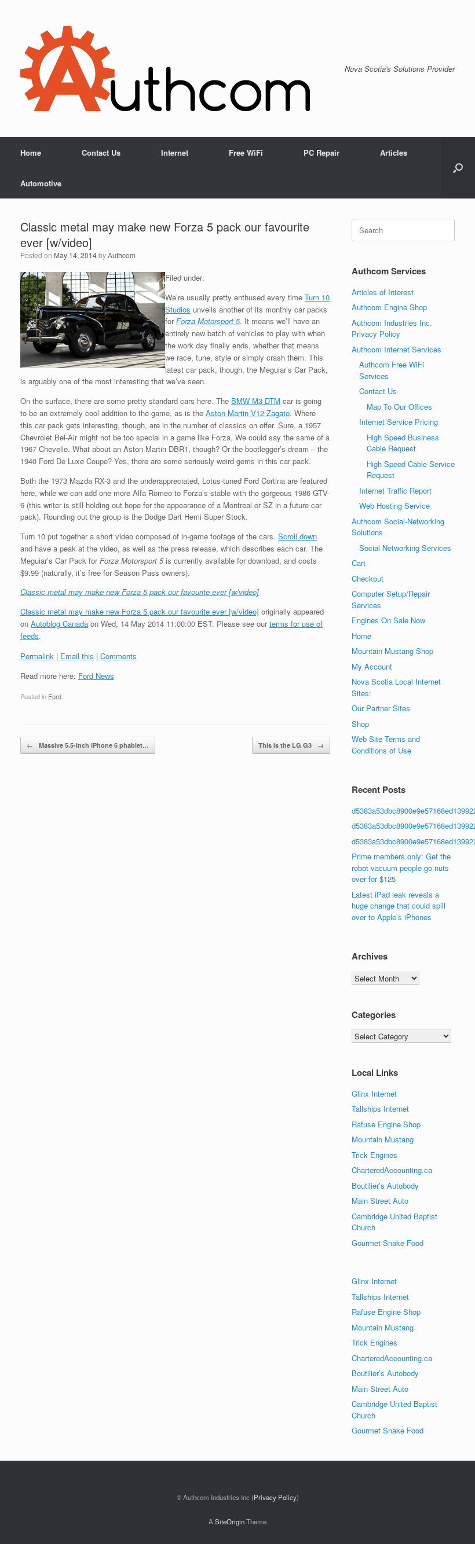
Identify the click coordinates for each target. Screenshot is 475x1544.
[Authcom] (165, 68)
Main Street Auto (380, 1200)
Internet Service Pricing (398, 421)
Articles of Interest (383, 291)
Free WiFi (246, 152)
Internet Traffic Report (395, 490)
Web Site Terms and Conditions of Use (386, 744)
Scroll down (297, 536)
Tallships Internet (380, 1108)
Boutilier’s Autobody (385, 1185)
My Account (372, 666)
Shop (360, 723)
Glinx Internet (374, 1093)
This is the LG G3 (291, 745)
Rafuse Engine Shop (386, 1124)
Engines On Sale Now (388, 620)
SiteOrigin (229, 1521)
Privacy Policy (275, 1497)
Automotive (40, 183)
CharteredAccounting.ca (392, 1169)
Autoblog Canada (59, 623)
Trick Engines (374, 1154)
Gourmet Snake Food (387, 1242)
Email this (77, 655)
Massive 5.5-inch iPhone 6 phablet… (88, 745)
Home (30, 152)
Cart (359, 562)
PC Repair (321, 152)
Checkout (367, 578)
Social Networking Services (405, 547)
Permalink (37, 655)
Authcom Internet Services (396, 349)
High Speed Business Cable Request (403, 443)
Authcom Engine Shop (389, 307)
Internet (174, 152)
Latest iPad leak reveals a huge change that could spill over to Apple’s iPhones (398, 905)
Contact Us (101, 152)
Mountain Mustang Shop (392, 650)
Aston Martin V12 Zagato (248, 412)
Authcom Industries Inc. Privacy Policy (392, 328)
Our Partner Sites (381, 708)
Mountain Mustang (383, 1139)
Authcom (122, 255)
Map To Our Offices (399, 406)
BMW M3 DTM (255, 400)
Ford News (96, 675)
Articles (393, 152)
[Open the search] (458, 167)
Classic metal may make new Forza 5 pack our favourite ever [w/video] (139, 611)
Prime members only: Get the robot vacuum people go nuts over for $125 (401, 867)
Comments (118, 655)
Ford (54, 696)
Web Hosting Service (394, 505)
